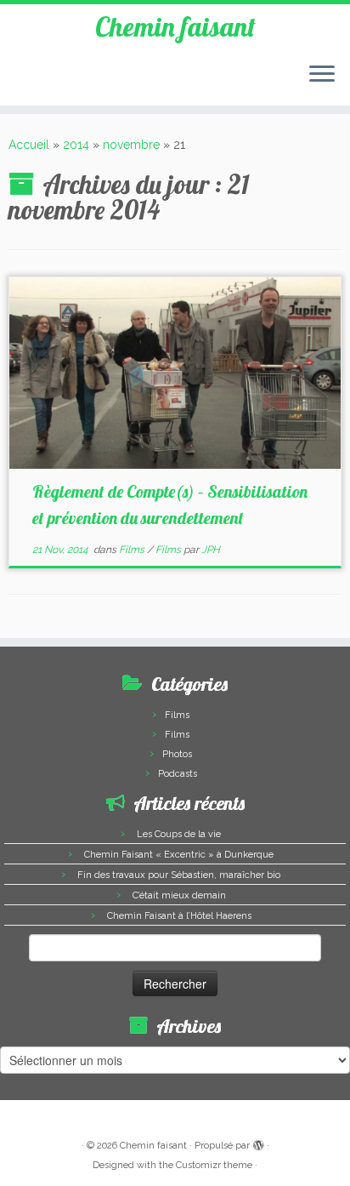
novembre (131, 144)
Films (133, 550)
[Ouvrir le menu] (322, 75)
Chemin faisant (175, 26)
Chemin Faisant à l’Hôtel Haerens (179, 915)
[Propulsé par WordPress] (258, 1143)
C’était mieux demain (179, 895)
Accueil (28, 144)
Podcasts (177, 773)
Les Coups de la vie (179, 834)
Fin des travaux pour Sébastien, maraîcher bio (178, 875)
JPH (210, 550)
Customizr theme (214, 1165)
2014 (76, 144)
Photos (177, 754)
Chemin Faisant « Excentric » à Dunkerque (179, 854)
